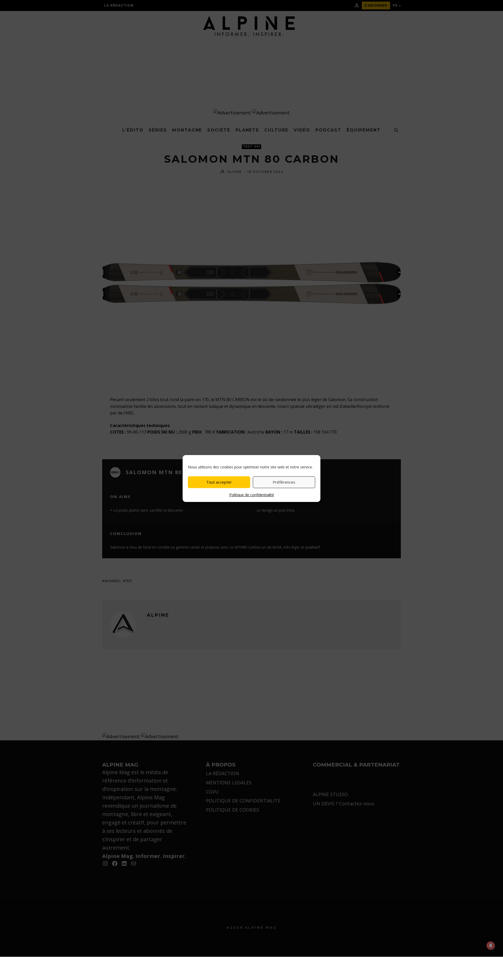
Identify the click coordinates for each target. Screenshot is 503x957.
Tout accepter (219, 482)
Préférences (284, 482)
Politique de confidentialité (251, 494)
